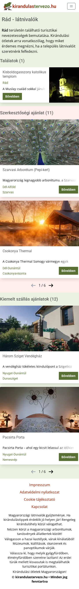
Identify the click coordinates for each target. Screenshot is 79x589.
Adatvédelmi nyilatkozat (39, 492)
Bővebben (12, 96)
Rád (5, 83)
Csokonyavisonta (14, 273)
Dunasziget (10, 378)
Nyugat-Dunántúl (14, 373)
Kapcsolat (39, 506)
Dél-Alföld (9, 187)
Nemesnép (10, 459)
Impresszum (39, 484)
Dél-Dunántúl (11, 268)
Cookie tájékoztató (39, 499)
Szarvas (8, 192)
